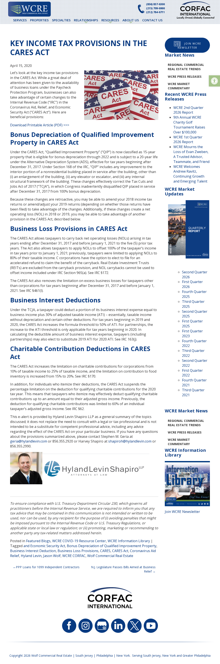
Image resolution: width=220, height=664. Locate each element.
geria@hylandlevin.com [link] (28, 441)
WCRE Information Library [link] (129, 541)
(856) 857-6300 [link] (155, 4)
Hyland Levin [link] (31, 555)
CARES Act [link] (120, 550)
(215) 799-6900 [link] (155, 8)
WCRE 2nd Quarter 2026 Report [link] (188, 110)
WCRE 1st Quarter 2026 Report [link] (187, 139)
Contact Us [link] (152, 20)
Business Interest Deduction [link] (33, 550)
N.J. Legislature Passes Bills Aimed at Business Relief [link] (123, 569)
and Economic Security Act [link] (44, 545)
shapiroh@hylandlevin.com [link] (129, 441)
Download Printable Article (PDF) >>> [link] (39, 125)
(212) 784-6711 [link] (155, 12)
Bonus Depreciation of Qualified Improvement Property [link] (111, 545)
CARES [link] (105, 550)
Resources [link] (110, 20)
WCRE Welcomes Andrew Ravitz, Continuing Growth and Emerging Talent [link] (190, 174)
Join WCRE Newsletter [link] (189, 46)
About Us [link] (130, 20)
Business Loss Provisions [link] (78, 550)
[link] (214, 81)
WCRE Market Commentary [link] (179, 86)
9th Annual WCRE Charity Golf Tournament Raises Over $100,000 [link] (189, 125)
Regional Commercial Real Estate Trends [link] (186, 67)
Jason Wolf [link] (52, 555)
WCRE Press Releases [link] (185, 76)
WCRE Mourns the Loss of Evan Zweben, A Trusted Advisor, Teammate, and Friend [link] (191, 154)
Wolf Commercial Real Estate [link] (110, 555)
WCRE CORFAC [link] (74, 555)
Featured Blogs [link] (38, 541)
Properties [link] (39, 20)
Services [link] (20, 20)
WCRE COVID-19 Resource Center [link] (79, 541)
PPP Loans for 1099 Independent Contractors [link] (47, 567)
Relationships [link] (86, 20)
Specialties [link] (61, 20)
